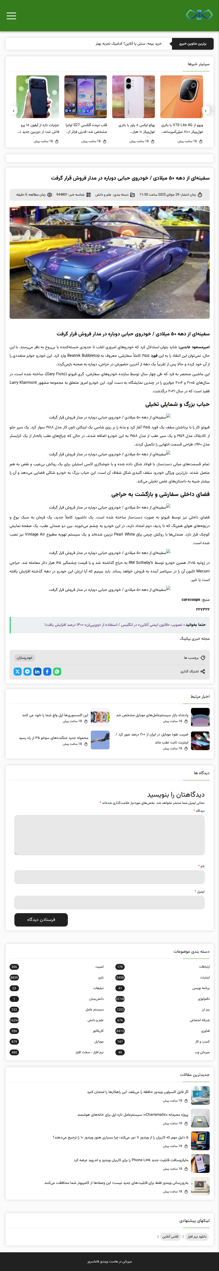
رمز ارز (162, 1009)
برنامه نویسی (163, 988)
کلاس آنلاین (170, 1236)
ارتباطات (163, 967)
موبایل (57, 1041)
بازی (57, 977)
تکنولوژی (162, 999)
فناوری (162, 1031)
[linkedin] (37, 672)
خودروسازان (25, 658)
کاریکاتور (57, 1031)
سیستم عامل (57, 1009)
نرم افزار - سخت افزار (57, 1052)
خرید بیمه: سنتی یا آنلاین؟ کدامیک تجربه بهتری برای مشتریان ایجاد (113, 44)
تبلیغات (58, 988)
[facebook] (47, 672)
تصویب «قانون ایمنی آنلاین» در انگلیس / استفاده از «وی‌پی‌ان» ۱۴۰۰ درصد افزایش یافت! (113, 625)
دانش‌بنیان (58, 999)
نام (201, 866)
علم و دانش (103, 194)
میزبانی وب (163, 1052)
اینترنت (162, 977)
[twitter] (18, 672)
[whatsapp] (57, 672)
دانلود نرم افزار (196, 1236)
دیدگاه (199, 811)
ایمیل (200, 891)
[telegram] (28, 672)
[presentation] (206, 110)
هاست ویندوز (109, 1261)
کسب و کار (163, 1041)
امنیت (57, 967)
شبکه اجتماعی (163, 1020)
